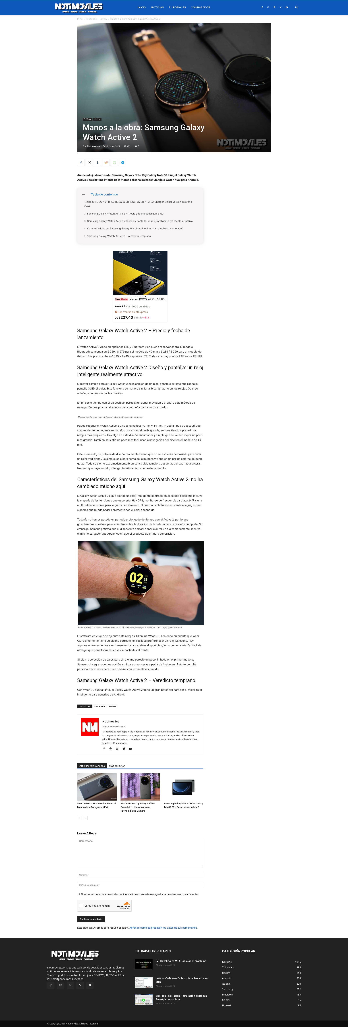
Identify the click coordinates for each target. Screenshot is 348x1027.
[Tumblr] (97, 162)
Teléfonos (91, 18)
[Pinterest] (274, 7)
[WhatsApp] (114, 162)
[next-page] (85, 818)
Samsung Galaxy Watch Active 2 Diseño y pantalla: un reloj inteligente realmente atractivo (140, 221)
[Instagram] (268, 7)
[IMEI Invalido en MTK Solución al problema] (144, 964)
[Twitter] (280, 7)
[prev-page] (79, 818)
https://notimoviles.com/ (114, 726)
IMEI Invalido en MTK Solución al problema (181, 961)
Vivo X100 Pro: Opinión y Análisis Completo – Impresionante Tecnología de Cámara (138, 807)
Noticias (157, 7)
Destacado (99, 706)
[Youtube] (286, 7)
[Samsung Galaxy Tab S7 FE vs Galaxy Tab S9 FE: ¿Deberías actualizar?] (183, 787)
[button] (296, 7)
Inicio (142, 7)
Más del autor (117, 765)
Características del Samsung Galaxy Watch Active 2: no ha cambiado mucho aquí (134, 228)
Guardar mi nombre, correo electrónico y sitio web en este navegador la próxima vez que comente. (139, 894)
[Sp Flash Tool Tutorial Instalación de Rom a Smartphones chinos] (144, 999)
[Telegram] (122, 162)
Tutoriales (177, 7)
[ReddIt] (105, 162)
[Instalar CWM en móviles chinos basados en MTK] (144, 982)
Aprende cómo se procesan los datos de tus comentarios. (163, 927)
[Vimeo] (125, 749)
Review (103, 18)
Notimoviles (93, 146)
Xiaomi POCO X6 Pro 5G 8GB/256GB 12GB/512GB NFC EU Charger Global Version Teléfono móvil (138, 203)
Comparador (200, 7)
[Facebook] (262, 7)
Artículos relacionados (92, 765)
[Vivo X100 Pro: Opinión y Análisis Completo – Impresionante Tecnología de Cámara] (140, 787)
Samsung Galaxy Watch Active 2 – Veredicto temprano (119, 236)
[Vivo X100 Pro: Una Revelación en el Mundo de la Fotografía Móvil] (97, 787)
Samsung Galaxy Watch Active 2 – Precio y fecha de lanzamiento (125, 213)
